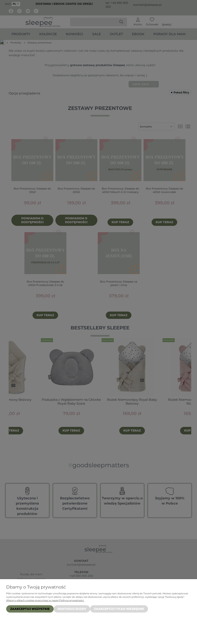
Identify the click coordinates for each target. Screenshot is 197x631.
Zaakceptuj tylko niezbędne (119, 609)
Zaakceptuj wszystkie (30, 609)
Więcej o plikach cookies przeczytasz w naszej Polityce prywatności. (45, 600)
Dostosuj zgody (72, 609)
